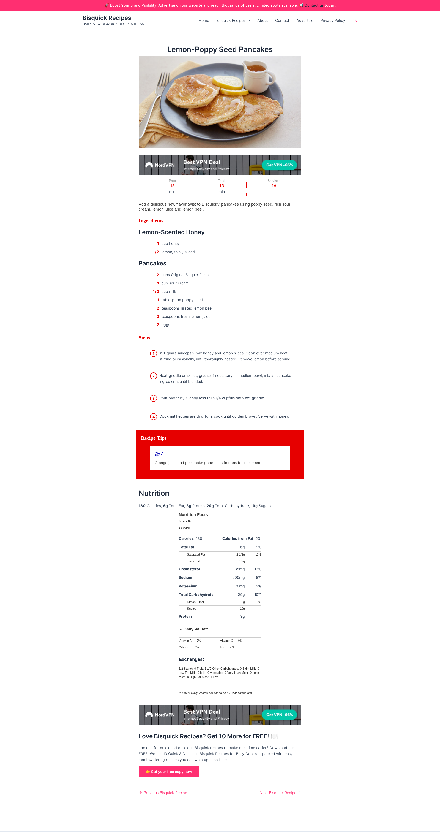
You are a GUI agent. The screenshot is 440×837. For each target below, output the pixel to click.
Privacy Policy (333, 20)
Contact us (314, 5)
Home (204, 20)
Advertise (305, 20)
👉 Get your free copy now (169, 771)
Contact (282, 20)
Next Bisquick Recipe (280, 792)
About (262, 20)
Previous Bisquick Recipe (163, 792)
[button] (247, 20)
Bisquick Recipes (106, 17)
